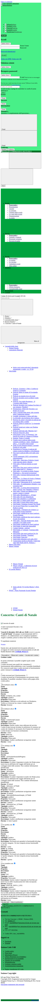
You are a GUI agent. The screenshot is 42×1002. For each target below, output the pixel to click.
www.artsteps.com (7, 746)
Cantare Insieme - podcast (21, 528)
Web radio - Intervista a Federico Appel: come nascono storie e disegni (26, 461)
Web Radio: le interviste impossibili (24, 526)
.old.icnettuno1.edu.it (8, 685)
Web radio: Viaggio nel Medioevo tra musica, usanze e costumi (25, 492)
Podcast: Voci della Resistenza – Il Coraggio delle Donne (24, 402)
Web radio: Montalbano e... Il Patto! (24, 495)
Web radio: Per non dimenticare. (23, 497)
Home (7, 316)
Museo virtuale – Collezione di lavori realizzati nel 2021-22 (25, 566)
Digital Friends (14, 348)
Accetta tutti (31, 655)
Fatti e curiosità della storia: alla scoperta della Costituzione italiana (26, 413)
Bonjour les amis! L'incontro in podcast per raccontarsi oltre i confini (27, 421)
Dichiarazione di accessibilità (14, 958)
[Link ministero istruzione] (10, 3)
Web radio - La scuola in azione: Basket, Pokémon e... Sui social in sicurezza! (26, 472)
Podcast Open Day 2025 (21, 433)
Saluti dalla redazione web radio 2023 (25, 539)
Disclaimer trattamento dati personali (12, 984)
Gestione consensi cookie (13, 964)
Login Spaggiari (16, 85)
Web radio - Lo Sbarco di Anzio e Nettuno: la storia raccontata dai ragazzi (27, 479)
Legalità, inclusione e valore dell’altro (25, 416)
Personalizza (5, 655)
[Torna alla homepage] (21, 151)
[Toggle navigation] (17, 177)
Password (23, 48)
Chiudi (3, 98)
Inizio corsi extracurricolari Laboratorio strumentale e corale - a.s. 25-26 (25, 368)
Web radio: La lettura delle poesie (24, 500)
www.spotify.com (7, 825)
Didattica (8, 318)
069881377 (11, 921)
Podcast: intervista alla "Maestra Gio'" (25, 431)
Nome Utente (24, 46)
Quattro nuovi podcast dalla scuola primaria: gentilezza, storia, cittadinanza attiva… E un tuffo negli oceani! (25, 442)
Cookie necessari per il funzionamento (13, 675)
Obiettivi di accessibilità (12, 960)
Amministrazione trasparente (14, 966)
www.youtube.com (7, 863)
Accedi (4, 35)
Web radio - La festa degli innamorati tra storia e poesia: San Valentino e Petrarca (26, 488)
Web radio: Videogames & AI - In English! (27, 482)
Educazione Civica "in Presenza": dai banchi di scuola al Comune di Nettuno (25, 435)
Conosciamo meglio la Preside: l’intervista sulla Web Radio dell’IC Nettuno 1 (26, 542)
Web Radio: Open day (20, 537)
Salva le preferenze (16, 902)
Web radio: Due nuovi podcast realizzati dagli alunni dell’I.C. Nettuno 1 (26, 468)
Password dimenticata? (8, 51)
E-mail (22, 77)
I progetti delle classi (11, 320)
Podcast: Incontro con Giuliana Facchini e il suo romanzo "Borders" (27, 406)
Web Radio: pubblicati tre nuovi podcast (26, 524)
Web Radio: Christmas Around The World (26, 504)
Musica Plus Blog (14, 544)
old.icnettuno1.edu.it (7, 709)
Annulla (4, 149)
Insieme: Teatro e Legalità (21, 438)
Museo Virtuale (18, 564)
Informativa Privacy (11, 955)
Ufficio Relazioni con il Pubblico (15, 957)
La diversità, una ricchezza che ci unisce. (26, 418)
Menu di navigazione (28, 341)
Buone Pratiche (10, 321)
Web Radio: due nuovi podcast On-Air (25, 533)
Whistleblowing (10, 962)
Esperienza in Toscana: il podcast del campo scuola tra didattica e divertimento (26, 450)
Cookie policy (9, 951)
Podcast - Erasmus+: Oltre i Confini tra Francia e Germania (25, 389)
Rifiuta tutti (17, 655)
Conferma (11, 149)
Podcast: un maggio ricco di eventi (24, 396)
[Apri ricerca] (25, 160)
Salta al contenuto (6, 2)
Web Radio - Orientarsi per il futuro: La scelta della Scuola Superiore (25, 510)
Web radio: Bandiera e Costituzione (24, 499)
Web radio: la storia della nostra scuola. (25, 502)
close (3, 186)
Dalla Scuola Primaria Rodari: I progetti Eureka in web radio (26, 446)
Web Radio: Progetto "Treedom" (23, 535)
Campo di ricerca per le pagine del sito (13, 296)
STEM (15, 608)
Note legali (8, 953)
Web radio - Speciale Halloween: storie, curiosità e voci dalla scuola (26, 521)
